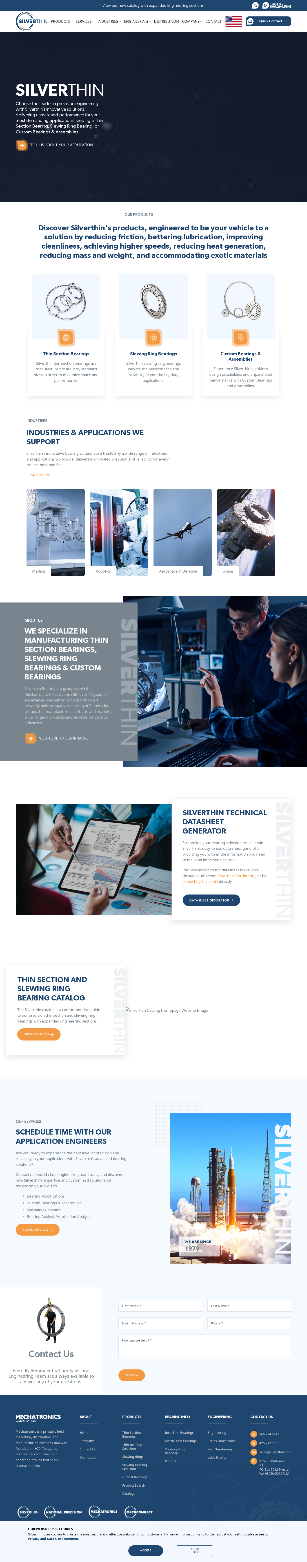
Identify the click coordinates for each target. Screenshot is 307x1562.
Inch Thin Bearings (179, 1432)
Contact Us (88, 1449)
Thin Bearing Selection (132, 1447)
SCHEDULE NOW (36, 1230)
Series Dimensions (222, 1441)
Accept (145, 1550)
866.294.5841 (269, 1434)
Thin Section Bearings (131, 1434)
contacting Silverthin (200, 881)
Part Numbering (220, 1449)
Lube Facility (217, 1457)
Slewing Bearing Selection (134, 1467)
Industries (108, 21)
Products (60, 21)
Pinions (170, 1461)
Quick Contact (270, 21)
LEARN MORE (38, 474)
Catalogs (128, 1493)
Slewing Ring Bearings (175, 1451)
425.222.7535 (269, 1443)
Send (130, 1375)
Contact (213, 21)
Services (84, 21)
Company (191, 21)
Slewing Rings (133, 1456)
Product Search (133, 1485)
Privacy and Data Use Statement (53, 1538)
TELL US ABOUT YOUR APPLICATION (61, 144)
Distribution (166, 21)
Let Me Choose (194, 1551)
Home (84, 1432)
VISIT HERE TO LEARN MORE (64, 738)
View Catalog (37, 1034)
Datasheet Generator (209, 900)
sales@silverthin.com (275, 1452)
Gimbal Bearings (134, 1477)
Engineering (136, 21)
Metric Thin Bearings (181, 1441)
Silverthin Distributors (236, 875)
